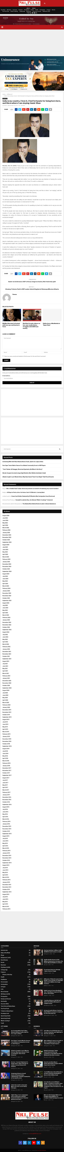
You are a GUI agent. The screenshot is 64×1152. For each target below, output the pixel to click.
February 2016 (6, 821)
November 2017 (6, 770)
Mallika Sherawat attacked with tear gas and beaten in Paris (11, 325)
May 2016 (5, 814)
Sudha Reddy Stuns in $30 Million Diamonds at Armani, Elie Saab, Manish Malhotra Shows (53, 961)
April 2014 (5, 875)
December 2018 (6, 739)
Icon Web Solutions (41, 1150)
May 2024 (5, 581)
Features (20, 9)
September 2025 (6, 542)
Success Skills (5, 1003)
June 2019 (5, 724)
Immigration (42, 9)
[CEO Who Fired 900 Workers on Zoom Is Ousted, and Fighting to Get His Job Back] (38, 1033)
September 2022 (6, 629)
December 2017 (6, 768)
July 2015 (5, 838)
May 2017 (5, 785)
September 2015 (6, 833)
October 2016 (6, 802)
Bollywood (28, 11)
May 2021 (5, 668)
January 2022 (6, 649)
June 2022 (5, 637)
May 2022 (5, 639)
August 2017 (5, 777)
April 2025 (5, 554)
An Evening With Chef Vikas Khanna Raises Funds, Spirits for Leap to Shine (22, 461)
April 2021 (5, 671)
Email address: (6, 375)
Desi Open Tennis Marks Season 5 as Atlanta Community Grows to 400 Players (24, 465)
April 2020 (5, 700)
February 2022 (6, 646)
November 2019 (6, 712)
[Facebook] (27, 13)
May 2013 (5, 901)
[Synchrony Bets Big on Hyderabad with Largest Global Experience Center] (38, 1064)
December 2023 (6, 593)
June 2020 (5, 695)
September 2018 (6, 746)
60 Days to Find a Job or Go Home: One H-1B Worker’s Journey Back (25, 492)
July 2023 (5, 605)
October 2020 (6, 685)
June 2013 (5, 899)
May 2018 (5, 756)
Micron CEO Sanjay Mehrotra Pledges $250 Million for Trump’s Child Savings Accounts (53, 1096)
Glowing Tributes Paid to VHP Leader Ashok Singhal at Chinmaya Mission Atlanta (32, 289)
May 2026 (5, 523)
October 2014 (6, 860)
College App (22, 11)
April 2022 (5, 641)
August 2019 (5, 719)
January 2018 (6, 765)
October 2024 (6, 569)
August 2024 (5, 574)
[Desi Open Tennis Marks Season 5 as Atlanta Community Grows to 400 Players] (5, 1043)
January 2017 (6, 794)
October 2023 (6, 598)
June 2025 (5, 549)
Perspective (26, 9)
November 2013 (6, 887)
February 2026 (6, 530)
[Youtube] (32, 13)
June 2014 (5, 870)
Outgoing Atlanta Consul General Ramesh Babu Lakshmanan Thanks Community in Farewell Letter (20, 1076)
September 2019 (6, 717)
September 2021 (6, 658)
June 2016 (5, 811)
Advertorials (4, 950)
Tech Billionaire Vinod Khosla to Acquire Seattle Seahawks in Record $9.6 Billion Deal (53, 1073)
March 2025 (5, 557)
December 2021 (6, 651)
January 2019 (6, 736)
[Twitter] (29, 13)
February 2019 (6, 734)
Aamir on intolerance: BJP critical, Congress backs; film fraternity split (32, 281)
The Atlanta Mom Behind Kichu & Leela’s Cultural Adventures (39, 503)
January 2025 (6, 561)
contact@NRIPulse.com (35, 1133)
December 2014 (6, 855)
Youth (2, 1023)
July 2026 (5, 518)
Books (32, 9)
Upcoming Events (5, 1015)
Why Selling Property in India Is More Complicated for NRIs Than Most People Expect (53, 1042)
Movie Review (4, 991)
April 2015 (5, 845)
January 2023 (6, 620)
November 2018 (6, 741)
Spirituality (4, 1001)
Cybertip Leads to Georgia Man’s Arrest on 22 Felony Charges (19, 1086)
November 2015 (6, 828)
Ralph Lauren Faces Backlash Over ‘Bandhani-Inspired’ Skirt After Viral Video (53, 992)
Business (15, 9)
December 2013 (6, 884)
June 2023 (5, 607)
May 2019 (5, 726)
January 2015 (6, 853)
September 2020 (6, 688)
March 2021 (5, 673)
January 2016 (6, 824)
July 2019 (5, 722)
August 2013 (5, 894)
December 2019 (6, 709)
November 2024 (6, 566)
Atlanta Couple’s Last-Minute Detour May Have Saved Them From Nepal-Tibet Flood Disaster (28, 477)
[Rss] (36, 13)
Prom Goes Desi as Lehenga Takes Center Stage (52, 970)
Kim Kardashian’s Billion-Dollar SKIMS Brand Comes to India (53, 951)
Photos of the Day (7, 974)
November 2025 (6, 537)
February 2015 (6, 850)
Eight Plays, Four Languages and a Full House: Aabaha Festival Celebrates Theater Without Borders (19, 1097)
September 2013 (6, 892)
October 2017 (6, 773)
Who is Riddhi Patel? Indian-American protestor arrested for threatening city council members (32, 488)
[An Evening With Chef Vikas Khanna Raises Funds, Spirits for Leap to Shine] (5, 1033)
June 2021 (5, 666)
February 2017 (6, 792)
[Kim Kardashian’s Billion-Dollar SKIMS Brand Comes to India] (38, 953)
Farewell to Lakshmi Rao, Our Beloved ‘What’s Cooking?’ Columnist (34, 500)
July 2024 (5, 576)
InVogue (48, 9)
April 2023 (5, 612)
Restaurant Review (36, 11)
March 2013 (5, 906)
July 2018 (5, 751)
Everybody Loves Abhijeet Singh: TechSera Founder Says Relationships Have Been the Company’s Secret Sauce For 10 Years (53, 1085)
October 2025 (6, 539)
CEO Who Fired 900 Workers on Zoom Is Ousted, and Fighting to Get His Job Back (53, 1032)
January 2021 (6, 678)
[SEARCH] (60, 449)
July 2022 (5, 634)
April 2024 (5, 583)
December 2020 (6, 680)
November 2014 (6, 858)
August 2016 (5, 807)
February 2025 (6, 559)
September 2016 (6, 804)
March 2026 (5, 527)
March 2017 (5, 790)
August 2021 (5, 661)
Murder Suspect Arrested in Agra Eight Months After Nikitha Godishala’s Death (24, 473)
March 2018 (5, 760)
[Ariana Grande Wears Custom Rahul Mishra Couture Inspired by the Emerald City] (38, 1013)
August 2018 (5, 748)
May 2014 (5, 872)
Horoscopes (4, 982)
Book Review (4, 960)
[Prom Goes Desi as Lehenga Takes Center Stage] (38, 972)
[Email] (34, 13)
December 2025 (6, 535)
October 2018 (6, 743)
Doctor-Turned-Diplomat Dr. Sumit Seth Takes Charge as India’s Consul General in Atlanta (19, 1064)
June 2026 (5, 520)
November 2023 (6, 595)
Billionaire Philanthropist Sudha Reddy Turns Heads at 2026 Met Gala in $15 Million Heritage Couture (53, 981)
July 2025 (5, 547)
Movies (53, 9)
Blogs (2, 955)
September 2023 (6, 600)
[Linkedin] (30, 13)
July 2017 (5, 780)
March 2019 (5, 731)
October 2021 (6, 656)
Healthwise (4, 979)
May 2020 (5, 697)
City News (3, 9)
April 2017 (5, 787)
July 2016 (5, 809)
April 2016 (5, 816)
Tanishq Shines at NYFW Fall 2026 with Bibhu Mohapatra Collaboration (52, 1002)
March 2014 (5, 877)
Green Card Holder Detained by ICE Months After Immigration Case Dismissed (33, 496)
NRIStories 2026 (46, 11)
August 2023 (5, 603)
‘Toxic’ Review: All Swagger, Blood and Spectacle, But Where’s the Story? (22, 469)
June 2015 (5, 841)
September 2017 (6, 775)
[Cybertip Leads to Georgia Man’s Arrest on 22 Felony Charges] (5, 1087)
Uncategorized (5, 1013)
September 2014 (6, 862)
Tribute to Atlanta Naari (7, 1011)
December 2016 (6, 797)
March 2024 (5, 586)
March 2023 (5, 615)
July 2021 (5, 663)
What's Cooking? (5, 1020)
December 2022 (6, 622)
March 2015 (5, 848)
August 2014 (5, 865)
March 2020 (5, 702)
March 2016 (5, 819)
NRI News (9, 9)
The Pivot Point (5, 11)
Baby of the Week (5, 952)
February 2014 (6, 879)
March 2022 (5, 644)
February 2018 (6, 763)
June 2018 (5, 753)
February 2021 (6, 675)
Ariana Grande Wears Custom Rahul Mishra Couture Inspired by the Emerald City (53, 1012)
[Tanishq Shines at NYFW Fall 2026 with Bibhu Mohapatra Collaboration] (38, 1003)
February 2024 (6, 588)
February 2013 (6, 909)
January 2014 (6, 882)
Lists (2, 989)
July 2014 (5, 867)
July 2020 (5, 692)
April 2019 (5, 729)
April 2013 (5, 904)
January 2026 (6, 532)
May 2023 (5, 610)
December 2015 (6, 826)
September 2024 (6, 571)
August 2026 (5, 515)
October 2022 (6, 627)
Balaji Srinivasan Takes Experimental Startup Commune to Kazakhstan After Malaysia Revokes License (53, 1053)
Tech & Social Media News (8, 1006)
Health (36, 9)
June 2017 (5, 782)
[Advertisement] (32, 42)
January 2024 (6, 590)
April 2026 (5, 525)
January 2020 (6, 707)
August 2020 (5, 690)
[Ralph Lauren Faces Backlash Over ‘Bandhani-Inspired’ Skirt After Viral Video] (38, 993)
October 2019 (6, 714)
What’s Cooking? (14, 11)
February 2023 (6, 617)
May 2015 (5, 843)
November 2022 (6, 624)
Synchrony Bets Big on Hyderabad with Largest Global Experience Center (53, 1063)
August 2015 (5, 836)
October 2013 (6, 889)
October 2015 (6, 831)
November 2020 (6, 683)
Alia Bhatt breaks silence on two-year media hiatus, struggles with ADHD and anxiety (31, 326)
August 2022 (5, 632)
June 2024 (5, 578)
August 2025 (5, 544)
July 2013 (5, 896)
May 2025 (5, 552)
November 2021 (6, 654)
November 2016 (6, 799)
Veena (5, 105)
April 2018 (5, 758)
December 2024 (6, 564)
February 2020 (6, 705)
